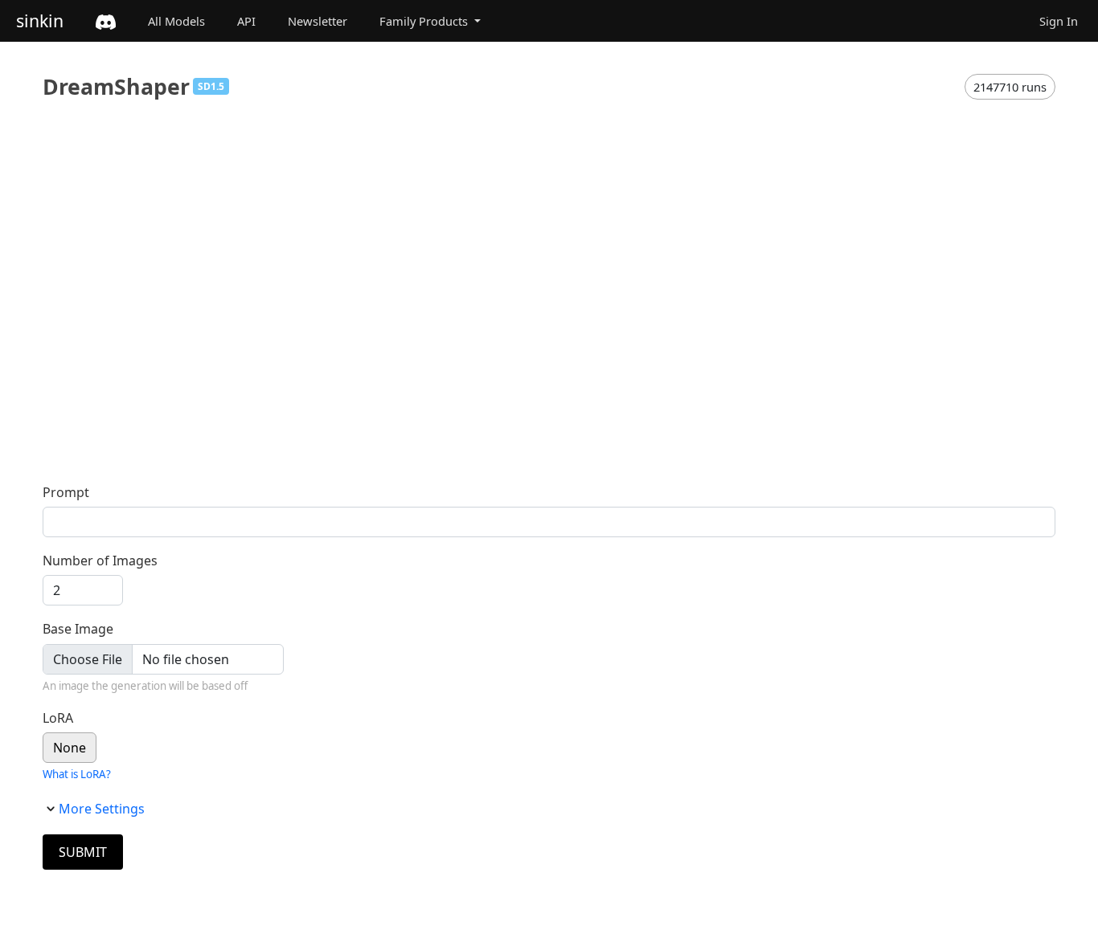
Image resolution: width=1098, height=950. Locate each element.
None (69, 747)
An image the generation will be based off (145, 686)
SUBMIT (83, 852)
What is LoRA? (77, 774)
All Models (176, 21)
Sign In (1058, 21)
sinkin (40, 20)
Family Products (425, 21)
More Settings (102, 808)
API (246, 21)
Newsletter (317, 21)
